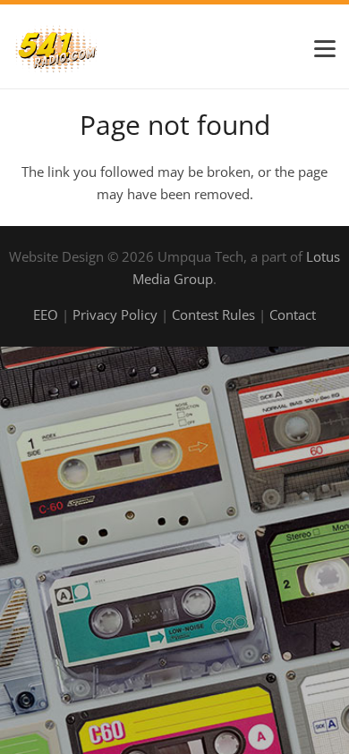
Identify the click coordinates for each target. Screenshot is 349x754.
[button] (324, 49)
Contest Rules (213, 314)
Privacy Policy (114, 314)
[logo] (56, 48)
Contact (292, 314)
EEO (45, 314)
